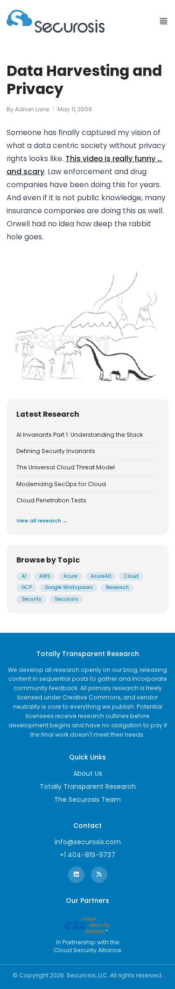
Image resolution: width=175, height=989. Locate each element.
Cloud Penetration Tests (51, 500)
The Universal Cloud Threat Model (65, 467)
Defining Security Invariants (55, 451)
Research (117, 587)
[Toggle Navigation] (163, 21)
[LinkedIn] (76, 875)
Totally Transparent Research (88, 786)
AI (23, 576)
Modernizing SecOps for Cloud (61, 484)
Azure (70, 576)
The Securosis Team (87, 799)
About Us (87, 773)
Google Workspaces (69, 587)
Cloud (131, 576)
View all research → (42, 520)
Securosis (66, 599)
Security (31, 599)
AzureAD (101, 576)
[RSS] (99, 875)
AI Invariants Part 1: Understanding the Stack (79, 435)
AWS (44, 576)
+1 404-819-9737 (87, 855)
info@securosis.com (88, 842)
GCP (26, 587)
